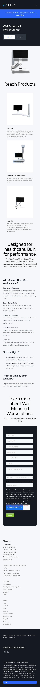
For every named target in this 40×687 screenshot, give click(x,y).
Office (4, 594)
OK (6, 682)
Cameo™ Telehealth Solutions (11, 570)
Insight (5, 600)
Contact (5, 606)
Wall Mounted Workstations (11, 573)
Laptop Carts (7, 568)
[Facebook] (4, 652)
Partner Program (8, 613)
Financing (6, 621)
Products (20, 37)
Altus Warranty (7, 616)
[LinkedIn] (8, 652)
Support (5, 619)
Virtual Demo (7, 624)
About (5, 608)
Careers (5, 611)
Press (4, 603)
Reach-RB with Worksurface (16, 176)
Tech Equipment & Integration (11, 587)
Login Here (20, 15)
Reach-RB (10, 128)
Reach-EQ (10, 221)
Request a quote (8, 384)
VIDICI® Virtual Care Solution (11, 575)
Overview (9, 37)
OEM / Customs (7, 589)
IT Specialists (7, 584)
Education (6, 592)
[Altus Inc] (9, 5)
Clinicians (6, 581)
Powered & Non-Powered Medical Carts (14, 565)
